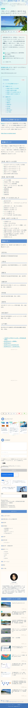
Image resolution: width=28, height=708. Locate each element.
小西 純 (8, 100)
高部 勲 (8, 108)
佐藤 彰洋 (9, 104)
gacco (2, 123)
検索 (2, 493)
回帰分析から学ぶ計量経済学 (10, 519)
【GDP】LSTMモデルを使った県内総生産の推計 (13, 501)
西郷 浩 (8, 102)
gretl (5, 554)
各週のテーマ (9, 86)
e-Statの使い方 (8, 533)
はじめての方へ (7, 515)
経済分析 (5, 540)
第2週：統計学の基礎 (12, 90)
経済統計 (3, 8)
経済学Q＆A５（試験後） (10, 341)
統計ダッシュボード (9, 531)
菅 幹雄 (8, 106)
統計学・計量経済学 (8, 545)
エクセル (6, 553)
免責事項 (18, 704)
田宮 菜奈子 (9, 110)
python (6, 558)
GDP (4, 536)
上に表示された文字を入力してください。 (11, 466)
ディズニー (7, 542)
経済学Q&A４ (7, 343)
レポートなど (6, 561)
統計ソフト (5, 549)
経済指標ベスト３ (8, 528)
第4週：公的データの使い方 (13, 94)
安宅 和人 (9, 99)
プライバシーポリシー (11, 704)
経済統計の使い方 (5, 67)
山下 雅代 (9, 111)
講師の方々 (8, 96)
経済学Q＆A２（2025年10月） (12, 346)
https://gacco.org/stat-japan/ (8, 133)
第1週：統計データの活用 (13, 88)
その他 (4, 568)
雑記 (4, 565)
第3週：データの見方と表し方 (14, 92)
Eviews (6, 551)
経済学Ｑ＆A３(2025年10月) (11, 344)
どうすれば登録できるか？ (12, 83)
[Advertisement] (14, 365)
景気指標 (6, 530)
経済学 (4, 522)
